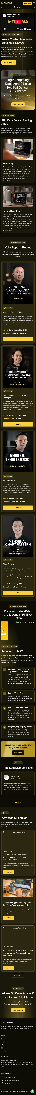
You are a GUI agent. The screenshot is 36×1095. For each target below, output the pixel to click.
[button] (34, 3)
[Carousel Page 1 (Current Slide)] (16, 802)
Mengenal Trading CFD (12, 312)
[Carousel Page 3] (20, 802)
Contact (3, 1051)
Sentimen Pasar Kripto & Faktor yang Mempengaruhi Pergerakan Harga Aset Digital (18, 952)
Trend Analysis (9, 481)
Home (3, 1039)
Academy (4, 1042)
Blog (2, 1048)
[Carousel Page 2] (18, 802)
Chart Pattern (8, 564)
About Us (4, 1045)
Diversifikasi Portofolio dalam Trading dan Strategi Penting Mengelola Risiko (15, 857)
